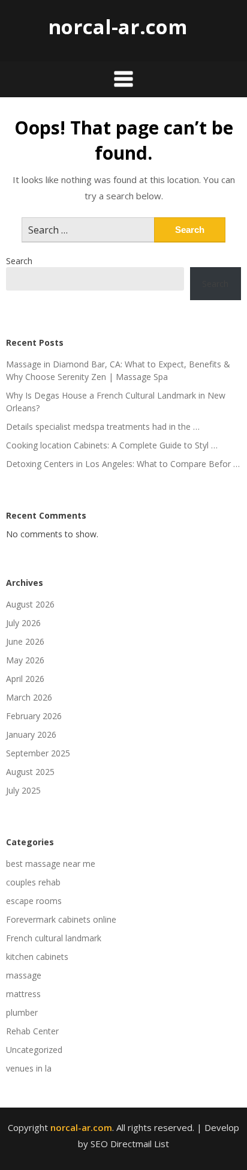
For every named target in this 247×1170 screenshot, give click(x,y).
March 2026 (29, 697)
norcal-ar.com (117, 26)
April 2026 (25, 678)
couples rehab (33, 882)
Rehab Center (32, 1031)
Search (19, 261)
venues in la (29, 1068)
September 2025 (38, 753)
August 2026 (30, 604)
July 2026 (23, 623)
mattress (23, 994)
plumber (22, 1012)
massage (23, 975)
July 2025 (23, 790)
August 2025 (30, 771)
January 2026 (31, 734)
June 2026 (25, 641)
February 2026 (34, 716)
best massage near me (50, 863)
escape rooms (34, 900)
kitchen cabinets (37, 956)
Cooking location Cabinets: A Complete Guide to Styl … (112, 445)
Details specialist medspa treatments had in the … (103, 426)
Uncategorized (34, 1049)
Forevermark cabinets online (61, 919)
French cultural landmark (53, 938)
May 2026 (25, 660)
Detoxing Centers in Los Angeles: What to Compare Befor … (123, 463)
